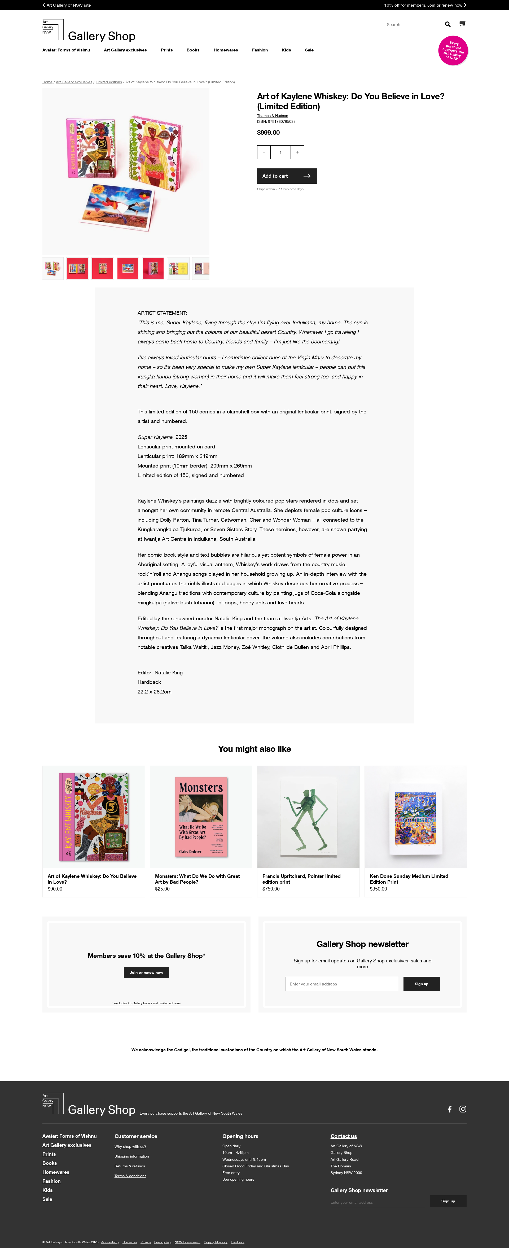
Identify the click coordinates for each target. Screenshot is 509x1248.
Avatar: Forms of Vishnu (69, 1136)
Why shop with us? (130, 1146)
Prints (49, 1154)
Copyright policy (215, 1242)
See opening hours (238, 1179)
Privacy (146, 1242)
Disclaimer (129, 1242)
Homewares (55, 1172)
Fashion (51, 1181)
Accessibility (110, 1242)
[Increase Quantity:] (297, 152)
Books (49, 1163)
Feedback (237, 1242)
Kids (47, 1190)
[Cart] (463, 24)
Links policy (162, 1242)
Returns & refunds (130, 1166)
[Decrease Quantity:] (264, 152)
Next (203, 269)
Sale (47, 1199)
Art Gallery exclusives (66, 1145)
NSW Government (187, 1242)
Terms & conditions (130, 1175)
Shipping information (132, 1156)
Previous (51, 269)
